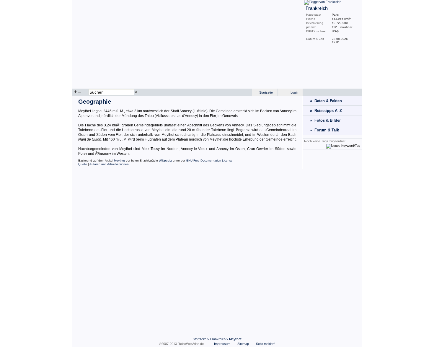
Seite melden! (265, 344)
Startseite (266, 92)
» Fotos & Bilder (325, 120)
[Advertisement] (332, 242)
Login (294, 92)
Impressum (222, 344)
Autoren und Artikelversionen (109, 164)
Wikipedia (165, 160)
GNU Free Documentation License (209, 160)
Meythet (119, 160)
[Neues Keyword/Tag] (343, 145)
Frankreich (218, 339)
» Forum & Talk (324, 130)
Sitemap (243, 344)
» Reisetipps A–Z (326, 110)
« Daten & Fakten (326, 101)
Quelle (82, 164)
